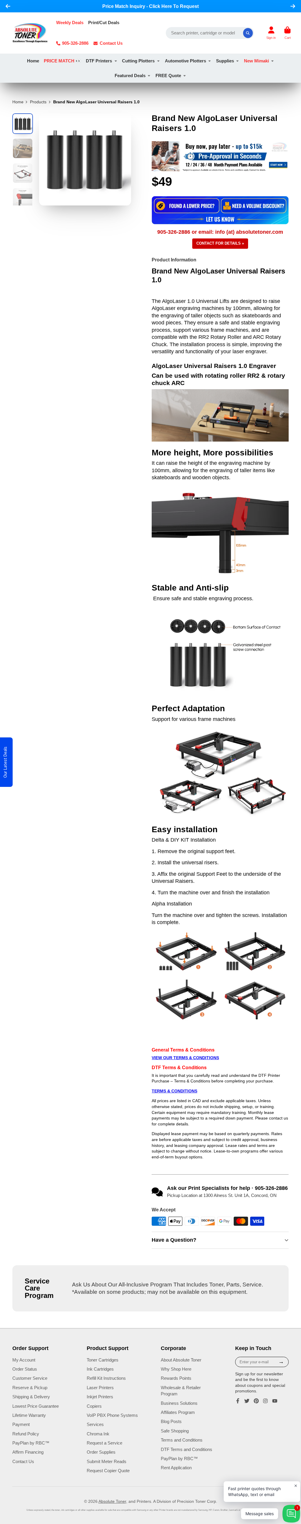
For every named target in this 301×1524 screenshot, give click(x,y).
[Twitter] (247, 1401)
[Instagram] (265, 1401)
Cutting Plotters (138, 60)
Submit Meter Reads (106, 1461)
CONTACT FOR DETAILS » (220, 243)
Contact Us (111, 43)
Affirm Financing (28, 1452)
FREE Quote (168, 75)
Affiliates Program (178, 1412)
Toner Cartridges (102, 1359)
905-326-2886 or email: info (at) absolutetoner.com (220, 232)
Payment (21, 1424)
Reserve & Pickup (29, 1387)
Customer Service (29, 1378)
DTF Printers (99, 60)
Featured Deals (130, 75)
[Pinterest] (256, 1401)
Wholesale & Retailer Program (181, 1391)
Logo (30, 33)
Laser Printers (100, 1387)
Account (271, 32)
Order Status (24, 1369)
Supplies (225, 60)
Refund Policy (25, 1433)
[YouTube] (274, 1401)
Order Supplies (101, 1452)
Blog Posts (171, 1421)
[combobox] (210, 33)
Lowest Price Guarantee (35, 1406)
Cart (287, 32)
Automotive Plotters (185, 60)
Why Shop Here (176, 1369)
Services (95, 1424)
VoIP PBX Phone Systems (112, 1415)
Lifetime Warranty (29, 1415)
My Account (23, 1359)
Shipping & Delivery (31, 1396)
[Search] (248, 33)
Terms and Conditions (182, 1439)
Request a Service (104, 1442)
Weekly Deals (69, 22)
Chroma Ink (98, 1433)
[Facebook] (237, 1401)
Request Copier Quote (108, 1470)
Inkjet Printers (100, 1396)
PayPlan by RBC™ (30, 1442)
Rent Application (176, 1467)
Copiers (94, 1406)
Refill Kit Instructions (106, 1378)
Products (38, 102)
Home (33, 60)
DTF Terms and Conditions (186, 1449)
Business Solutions (179, 1403)
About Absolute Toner (181, 1359)
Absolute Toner (112, 1501)
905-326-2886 (75, 43)
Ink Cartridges (100, 1369)
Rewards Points (176, 1378)
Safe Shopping (175, 1430)
